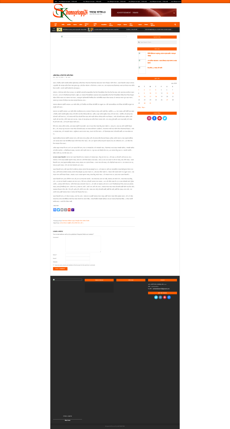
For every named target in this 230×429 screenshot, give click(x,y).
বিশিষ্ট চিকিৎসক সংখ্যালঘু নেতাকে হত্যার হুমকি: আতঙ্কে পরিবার (74, 29)
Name (55, 254)
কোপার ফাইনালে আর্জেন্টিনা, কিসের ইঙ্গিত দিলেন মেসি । (72, 223)
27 (167, 100)
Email (55, 258)
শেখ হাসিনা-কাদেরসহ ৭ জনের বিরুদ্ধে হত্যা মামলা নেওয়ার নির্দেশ (106, 29)
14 (173, 93)
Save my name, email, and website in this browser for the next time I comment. (75, 265)
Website (55, 262)
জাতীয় (69, 77)
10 (150, 93)
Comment (56, 237)
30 (144, 103)
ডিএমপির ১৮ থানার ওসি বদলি (131, 29)
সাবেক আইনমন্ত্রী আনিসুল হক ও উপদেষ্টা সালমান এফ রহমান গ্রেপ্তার (158, 29)
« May (139, 107)
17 (150, 96)
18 (156, 96)
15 (139, 96)
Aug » (143, 107)
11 (156, 93)
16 (144, 96)
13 (167, 93)
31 (150, 103)
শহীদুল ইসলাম (67, 420)
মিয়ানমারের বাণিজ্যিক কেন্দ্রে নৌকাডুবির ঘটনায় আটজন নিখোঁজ (75, 221)
